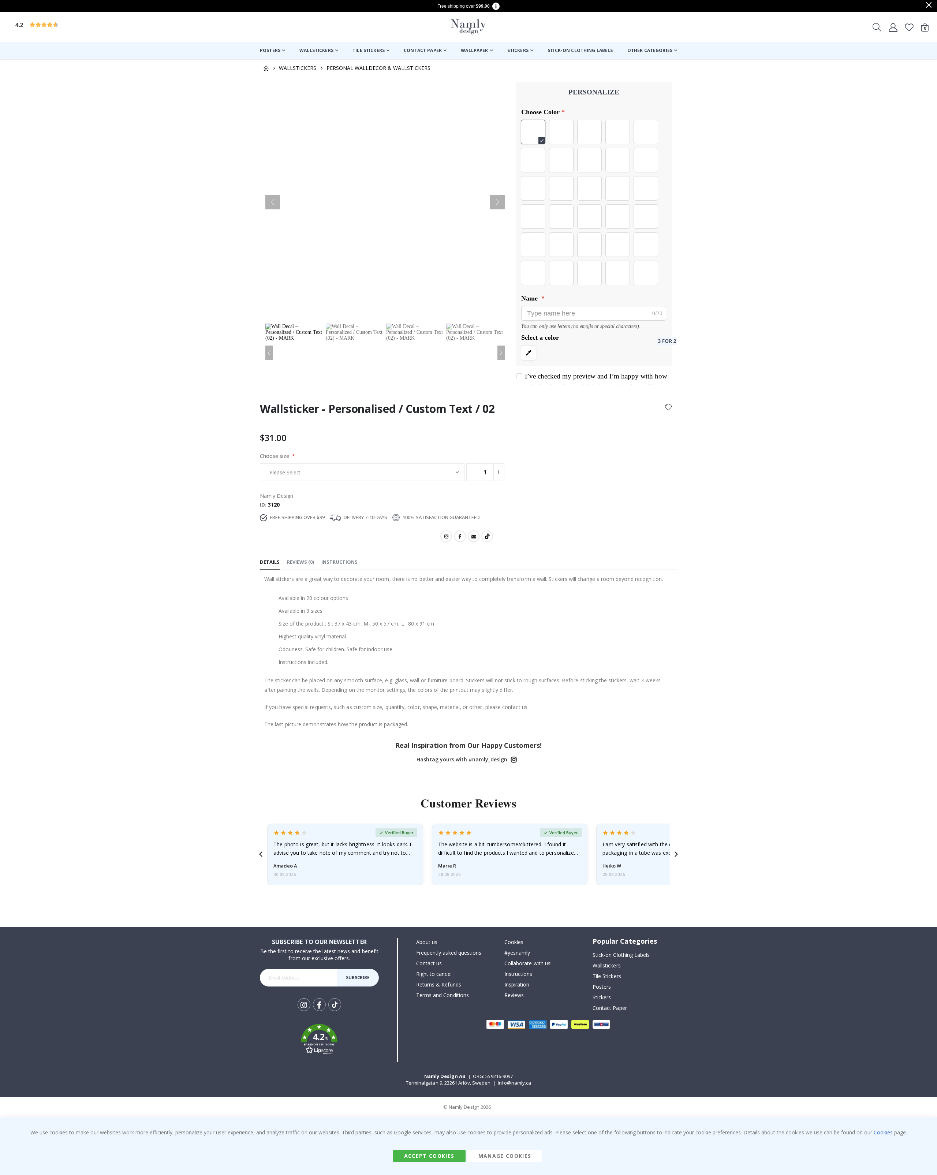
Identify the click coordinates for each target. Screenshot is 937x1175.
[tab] (270, 562)
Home (266, 68)
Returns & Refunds (438, 984)
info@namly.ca (514, 1082)
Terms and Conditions (442, 995)
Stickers (602, 997)
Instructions (518, 973)
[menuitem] (272, 50)
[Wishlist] (909, 27)
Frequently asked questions (449, 952)
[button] (71, 27)
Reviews (514, 995)
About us (427, 942)
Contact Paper (610, 1007)
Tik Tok (334, 1010)
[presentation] (260, 854)
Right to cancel (434, 973)
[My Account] (893, 27)
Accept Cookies (429, 1155)
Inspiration (517, 984)
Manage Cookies (504, 1155)
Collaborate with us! (528, 963)
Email (473, 536)
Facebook (460, 536)
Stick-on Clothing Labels (621, 954)
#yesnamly (517, 952)
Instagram (446, 536)
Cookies (513, 942)
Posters (602, 986)
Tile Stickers (607, 976)
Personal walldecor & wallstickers (378, 67)
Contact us (429, 963)
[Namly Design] (468, 26)
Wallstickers (297, 67)
